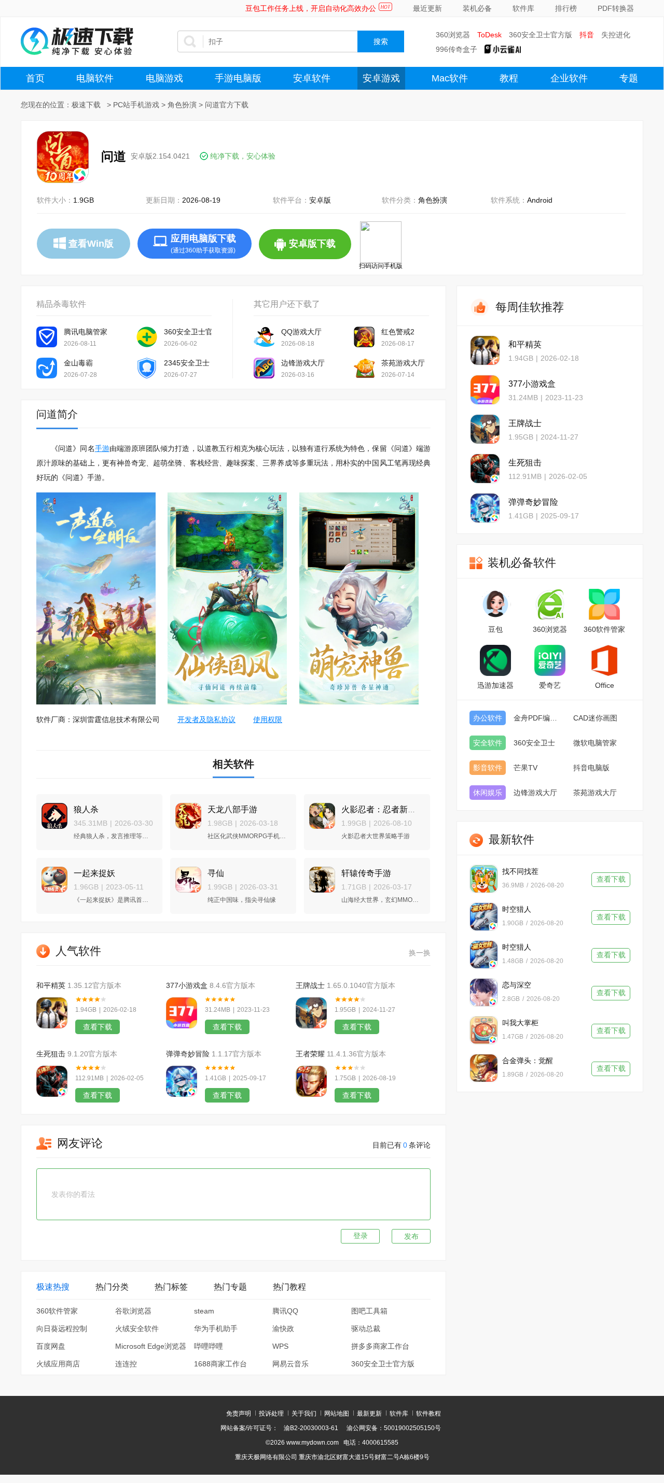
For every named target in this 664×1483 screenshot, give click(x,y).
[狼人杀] (51, 811)
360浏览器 (453, 35)
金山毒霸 (78, 363)
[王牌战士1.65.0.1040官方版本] (311, 1012)
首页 (35, 78)
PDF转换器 (616, 8)
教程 (509, 78)
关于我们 (304, 1413)
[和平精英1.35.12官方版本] (51, 1012)
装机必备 (477, 8)
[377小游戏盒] (485, 390)
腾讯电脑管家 (85, 332)
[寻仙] (185, 875)
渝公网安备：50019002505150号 (394, 1428)
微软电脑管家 (595, 743)
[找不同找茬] (483, 879)
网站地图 (336, 1413)
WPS (280, 1346)
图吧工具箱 (369, 1311)
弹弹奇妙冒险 (188, 1054)
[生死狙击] (485, 469)
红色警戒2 (397, 332)
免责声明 (238, 1413)
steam (204, 1311)
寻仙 (216, 873)
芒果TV (525, 768)
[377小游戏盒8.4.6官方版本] (181, 1012)
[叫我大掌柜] (483, 1030)
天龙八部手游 (232, 809)
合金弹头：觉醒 (527, 1060)
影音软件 (487, 768)
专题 (628, 78)
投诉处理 (271, 1413)
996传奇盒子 (456, 49)
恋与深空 (516, 985)
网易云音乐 (290, 1364)
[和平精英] (485, 350)
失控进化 (615, 35)
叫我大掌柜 (520, 1023)
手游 (102, 448)
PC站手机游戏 (136, 105)
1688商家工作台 (220, 1364)
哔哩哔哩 (208, 1346)
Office (604, 685)
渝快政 (283, 1328)
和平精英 (50, 985)
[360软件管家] (604, 604)
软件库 (523, 8)
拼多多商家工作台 (380, 1346)
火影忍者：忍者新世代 (382, 809)
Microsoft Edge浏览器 (150, 1346)
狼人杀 (86, 809)
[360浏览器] (550, 604)
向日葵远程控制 (61, 1328)
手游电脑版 (238, 78)
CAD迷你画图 (595, 718)
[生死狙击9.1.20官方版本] (51, 1081)
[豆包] (495, 604)
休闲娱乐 (487, 792)
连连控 (126, 1364)
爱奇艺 (550, 685)
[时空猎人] (483, 916)
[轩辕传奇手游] (319, 875)
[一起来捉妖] (51, 875)
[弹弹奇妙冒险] (485, 508)
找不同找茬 (520, 871)
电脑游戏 (164, 78)
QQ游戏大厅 (301, 332)
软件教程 (428, 1413)
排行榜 (566, 8)
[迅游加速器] (495, 660)
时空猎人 (516, 909)
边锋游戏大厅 (303, 363)
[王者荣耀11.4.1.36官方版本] (311, 1081)
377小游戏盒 (187, 985)
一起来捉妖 (94, 873)
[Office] (604, 660)
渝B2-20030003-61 (311, 1428)
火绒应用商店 (58, 1364)
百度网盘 (50, 1346)
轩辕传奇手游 (366, 873)
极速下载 (86, 105)
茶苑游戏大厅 (403, 363)
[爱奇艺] (550, 660)
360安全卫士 (534, 743)
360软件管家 (57, 1311)
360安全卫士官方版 (540, 35)
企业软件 (569, 78)
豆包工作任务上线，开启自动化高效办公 (310, 8)
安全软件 (487, 743)
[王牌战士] (485, 429)
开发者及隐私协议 (206, 719)
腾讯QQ (285, 1311)
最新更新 (369, 1413)
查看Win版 (91, 243)
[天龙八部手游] (185, 811)
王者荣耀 (310, 1054)
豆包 (495, 629)
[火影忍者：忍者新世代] (319, 811)
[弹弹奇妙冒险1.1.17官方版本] (181, 1081)
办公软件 (487, 718)
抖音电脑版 (591, 768)
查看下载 (97, 1027)
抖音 (586, 35)
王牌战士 (310, 985)
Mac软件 (450, 78)
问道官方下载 (226, 105)
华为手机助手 (216, 1328)
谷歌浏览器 (133, 1311)
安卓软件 (311, 78)
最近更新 (427, 8)
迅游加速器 (495, 685)
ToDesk (489, 35)
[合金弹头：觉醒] (483, 1068)
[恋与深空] (483, 992)
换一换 (420, 953)
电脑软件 (95, 78)
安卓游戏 (381, 78)
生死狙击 (50, 1054)
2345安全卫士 (187, 363)
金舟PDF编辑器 (538, 718)
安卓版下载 (320, 248)
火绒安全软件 (137, 1328)
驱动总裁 (365, 1328)
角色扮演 (182, 105)
